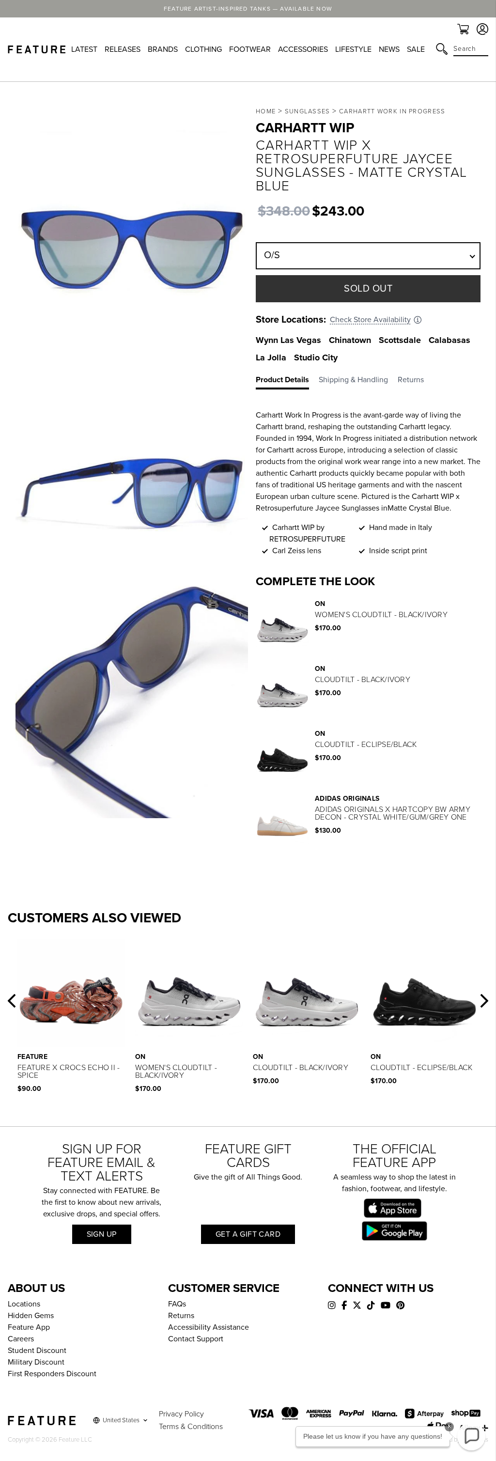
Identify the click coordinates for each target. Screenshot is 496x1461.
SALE (416, 49)
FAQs (177, 1304)
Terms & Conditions (191, 1426)
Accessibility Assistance (208, 1327)
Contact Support (195, 1339)
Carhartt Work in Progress (392, 111)
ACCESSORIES (303, 49)
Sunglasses (307, 111)
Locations (24, 1304)
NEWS (389, 49)
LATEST (84, 49)
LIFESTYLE (353, 49)
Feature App (29, 1327)
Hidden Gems (31, 1316)
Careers (21, 1339)
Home (266, 111)
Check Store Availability (370, 320)
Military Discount (36, 1362)
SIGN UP (102, 1234)
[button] (11, 1000)
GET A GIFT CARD (248, 1234)
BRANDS (163, 49)
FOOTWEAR (250, 49)
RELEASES (122, 49)
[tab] (287, 381)
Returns (181, 1316)
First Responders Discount (52, 1374)
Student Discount (37, 1350)
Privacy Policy (181, 1414)
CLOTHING (203, 49)
